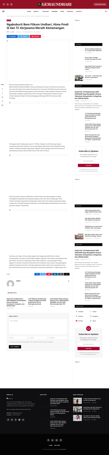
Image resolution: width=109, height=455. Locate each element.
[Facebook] (2, 88)
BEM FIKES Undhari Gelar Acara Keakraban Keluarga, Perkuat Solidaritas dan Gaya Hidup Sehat (93, 235)
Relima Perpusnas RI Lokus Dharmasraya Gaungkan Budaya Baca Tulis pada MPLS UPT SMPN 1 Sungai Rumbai (93, 137)
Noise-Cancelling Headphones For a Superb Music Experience (93, 49)
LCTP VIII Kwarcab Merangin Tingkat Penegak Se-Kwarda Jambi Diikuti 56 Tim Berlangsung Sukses (37, 301)
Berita (36, 11)
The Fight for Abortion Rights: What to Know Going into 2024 (91, 416)
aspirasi (70, 11)
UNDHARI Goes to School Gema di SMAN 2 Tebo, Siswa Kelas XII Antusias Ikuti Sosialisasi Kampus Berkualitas (93, 227)
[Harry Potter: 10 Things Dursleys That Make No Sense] (79, 60)
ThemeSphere (63, 449)
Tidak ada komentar (28, 32)
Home (29, 11)
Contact (79, 11)
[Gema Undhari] (54, 4)
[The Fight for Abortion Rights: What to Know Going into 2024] (77, 418)
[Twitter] (2, 93)
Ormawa (55, 11)
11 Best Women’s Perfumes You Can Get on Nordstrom (92, 399)
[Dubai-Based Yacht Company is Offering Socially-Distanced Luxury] (79, 68)
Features (45, 11)
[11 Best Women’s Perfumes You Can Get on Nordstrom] (77, 401)
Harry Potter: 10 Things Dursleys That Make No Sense (93, 58)
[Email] (2, 105)
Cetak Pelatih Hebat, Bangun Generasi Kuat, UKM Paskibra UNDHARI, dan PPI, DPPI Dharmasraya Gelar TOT (59, 301)
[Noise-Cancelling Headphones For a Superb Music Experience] (79, 51)
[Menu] (3, 11)
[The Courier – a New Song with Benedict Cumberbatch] (79, 78)
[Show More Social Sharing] (43, 36)
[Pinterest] (2, 101)
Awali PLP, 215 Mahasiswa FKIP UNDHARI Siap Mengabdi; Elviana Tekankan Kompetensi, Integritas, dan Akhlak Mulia (16, 302)
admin (12, 32)
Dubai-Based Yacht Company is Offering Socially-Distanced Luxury (93, 67)
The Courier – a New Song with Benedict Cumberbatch (93, 76)
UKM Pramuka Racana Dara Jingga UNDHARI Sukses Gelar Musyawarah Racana (93, 211)
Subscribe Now (100, 4)
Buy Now (57, 445)
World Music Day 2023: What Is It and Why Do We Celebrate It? (92, 408)
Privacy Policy (89, 171)
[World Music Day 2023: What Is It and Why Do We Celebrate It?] (77, 409)
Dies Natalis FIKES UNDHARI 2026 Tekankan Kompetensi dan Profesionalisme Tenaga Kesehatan (92, 219)
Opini (62, 11)
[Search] (106, 11)
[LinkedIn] (2, 97)
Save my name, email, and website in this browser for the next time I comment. (32, 342)
